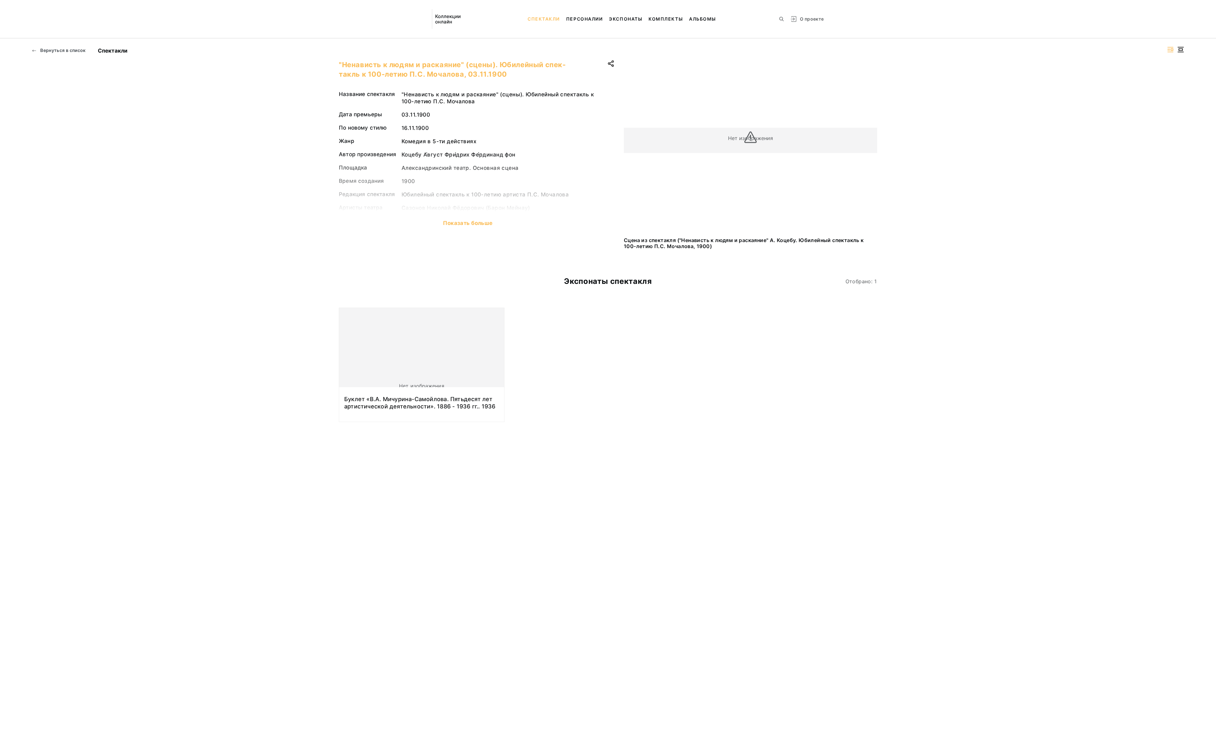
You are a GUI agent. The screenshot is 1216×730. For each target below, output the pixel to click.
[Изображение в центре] (1180, 49)
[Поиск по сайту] (781, 19)
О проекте (812, 19)
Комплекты (666, 19)
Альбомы (702, 19)
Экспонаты (625, 19)
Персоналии (584, 19)
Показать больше (467, 223)
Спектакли (544, 19)
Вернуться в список (62, 50)
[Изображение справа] (1170, 49)
